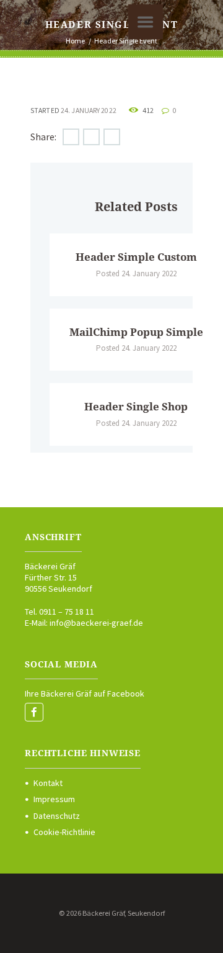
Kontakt (48, 782)
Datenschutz (56, 815)
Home (75, 40)
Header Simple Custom (136, 257)
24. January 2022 (88, 110)
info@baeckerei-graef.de (96, 622)
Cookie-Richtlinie (64, 832)
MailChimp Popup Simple (136, 332)
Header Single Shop (136, 406)
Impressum (54, 799)
